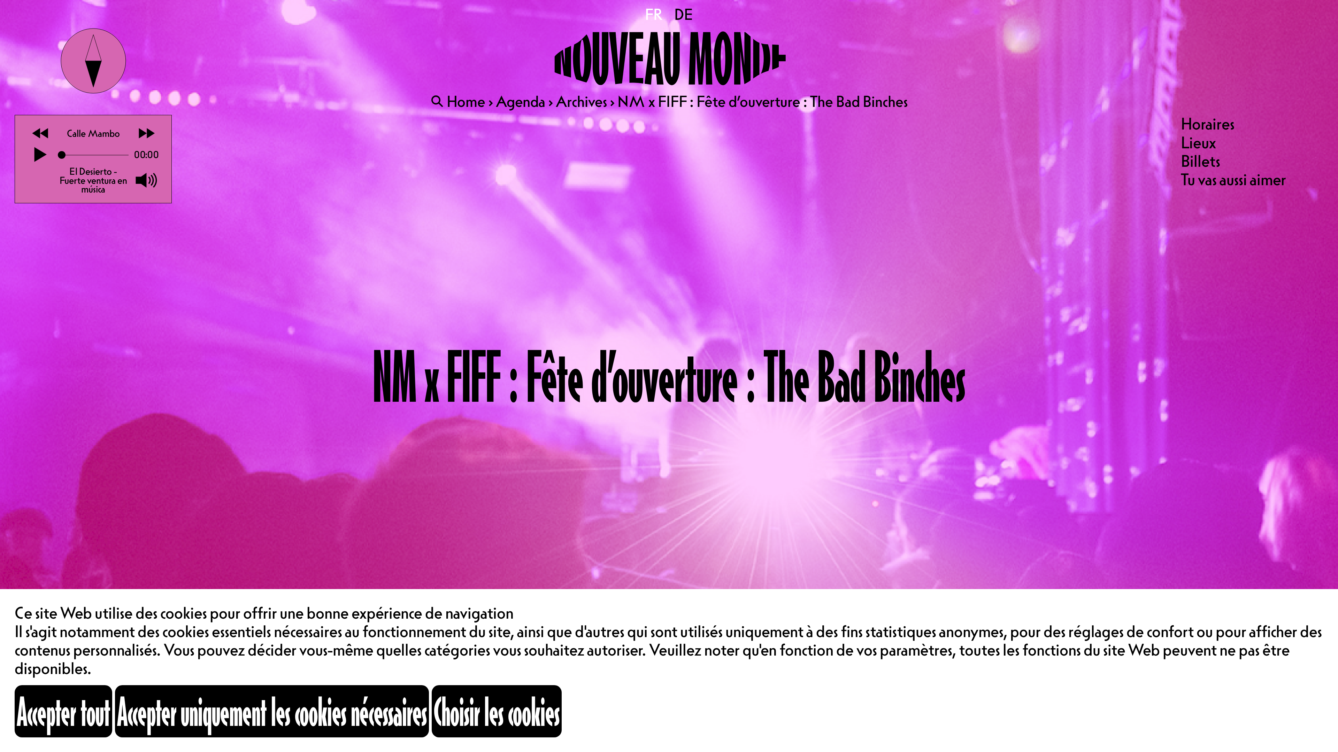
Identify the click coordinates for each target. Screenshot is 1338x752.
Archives (581, 101)
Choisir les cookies (497, 711)
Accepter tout (63, 711)
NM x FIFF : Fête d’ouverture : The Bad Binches (762, 101)
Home (466, 101)
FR (654, 14)
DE (683, 14)
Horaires (1208, 123)
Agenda (520, 101)
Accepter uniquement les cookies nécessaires (272, 711)
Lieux (1198, 142)
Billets (1200, 161)
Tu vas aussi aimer (1233, 179)
